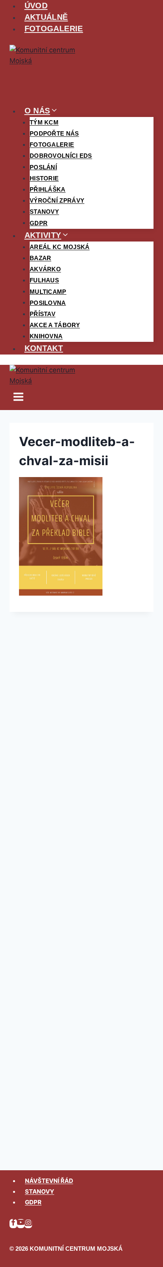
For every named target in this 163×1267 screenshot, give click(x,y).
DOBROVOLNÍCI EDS (61, 155)
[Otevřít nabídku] (18, 398)
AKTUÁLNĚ (46, 17)
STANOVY (39, 1191)
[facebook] (13, 1223)
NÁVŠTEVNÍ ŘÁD (49, 1181)
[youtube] (21, 1223)
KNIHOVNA (46, 336)
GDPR (38, 222)
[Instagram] (28, 1223)
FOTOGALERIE (54, 28)
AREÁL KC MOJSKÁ (60, 246)
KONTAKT (44, 348)
